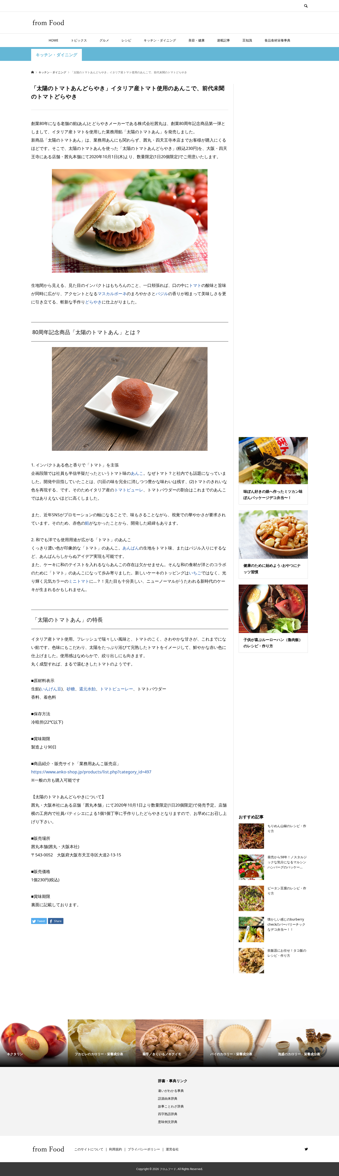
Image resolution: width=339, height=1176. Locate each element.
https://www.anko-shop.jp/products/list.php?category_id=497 (91, 772)
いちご (195, 573)
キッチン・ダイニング (160, 40)
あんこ (137, 473)
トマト (195, 285)
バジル (162, 293)
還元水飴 (87, 689)
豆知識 (247, 40)
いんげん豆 (51, 689)
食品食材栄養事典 (277, 40)
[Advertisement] (273, 254)
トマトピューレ (128, 490)
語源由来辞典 (167, 1098)
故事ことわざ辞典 (171, 1106)
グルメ (104, 40)
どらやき (93, 302)
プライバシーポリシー (144, 1149)
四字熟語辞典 (167, 1114)
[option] (34, 1043)
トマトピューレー (116, 689)
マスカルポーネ (112, 293)
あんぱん (130, 548)
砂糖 (71, 689)
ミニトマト (78, 581)
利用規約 (115, 1149)
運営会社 (172, 1149)
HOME (53, 40)
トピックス (79, 40)
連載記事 (223, 40)
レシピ (126, 40)
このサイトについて (88, 1149)
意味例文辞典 (167, 1122)
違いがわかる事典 (171, 1090)
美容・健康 (196, 40)
